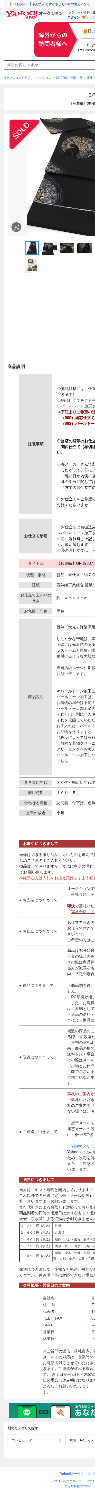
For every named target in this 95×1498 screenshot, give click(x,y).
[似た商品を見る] (16, 227)
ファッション (42, 77)
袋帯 (89, 77)
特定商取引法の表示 (78, 1486)
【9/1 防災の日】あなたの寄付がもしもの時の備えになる (49, 4)
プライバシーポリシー (66, 1481)
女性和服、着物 (65, 77)
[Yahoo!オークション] (34, 12)
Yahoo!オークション (75, 1473)
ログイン (73, 17)
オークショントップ (17, 77)
